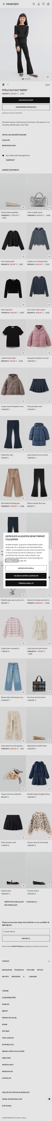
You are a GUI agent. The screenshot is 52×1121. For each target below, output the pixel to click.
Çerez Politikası (11, 561)
